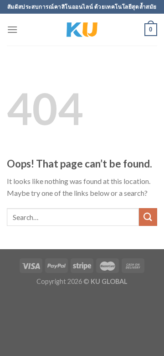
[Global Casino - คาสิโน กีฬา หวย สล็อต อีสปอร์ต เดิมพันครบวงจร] (82, 30)
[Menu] (12, 29)
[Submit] (148, 217)
